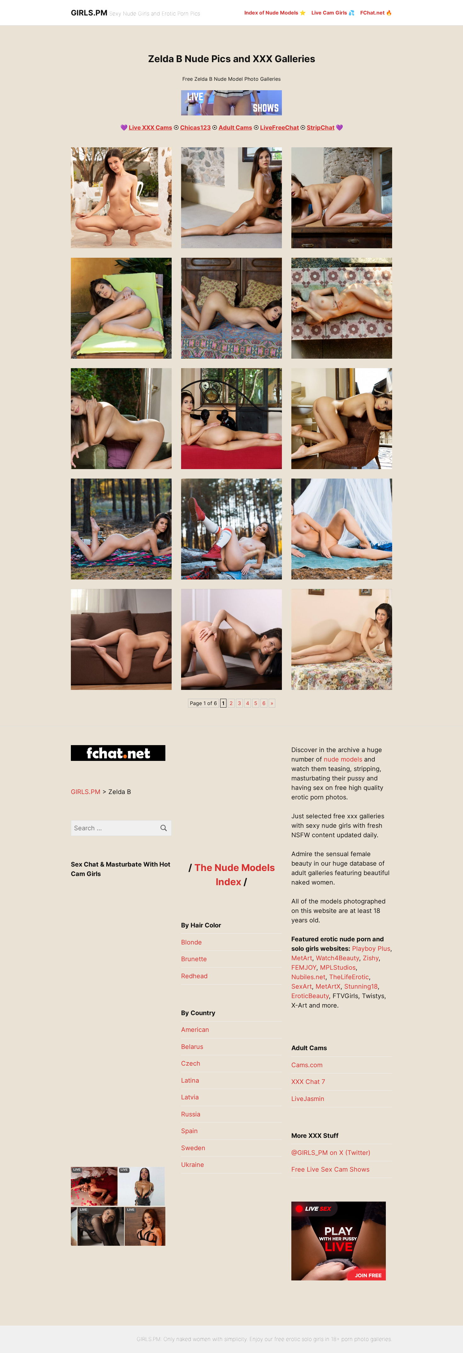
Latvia (190, 1097)
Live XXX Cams (150, 127)
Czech (190, 1063)
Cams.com (307, 1065)
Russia (190, 1114)
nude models (343, 759)
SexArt (301, 986)
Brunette (194, 959)
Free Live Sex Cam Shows (330, 1169)
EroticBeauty (310, 996)
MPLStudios (338, 967)
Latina (190, 1080)
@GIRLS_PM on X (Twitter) (330, 1152)
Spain (189, 1131)
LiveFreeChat (279, 127)
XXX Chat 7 (308, 1081)
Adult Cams (235, 127)
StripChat (320, 127)
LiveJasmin (307, 1099)
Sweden (193, 1148)
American (195, 1029)
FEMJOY (303, 967)
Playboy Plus (371, 948)
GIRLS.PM (89, 12)
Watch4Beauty (337, 958)
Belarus (192, 1046)
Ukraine (192, 1164)
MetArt (301, 958)
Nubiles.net (308, 977)
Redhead (194, 976)
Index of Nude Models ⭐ (275, 12)
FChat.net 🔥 (376, 12)
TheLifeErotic (349, 977)
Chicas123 (195, 127)
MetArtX (328, 986)
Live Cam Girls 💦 (333, 12)
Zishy (371, 958)
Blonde (191, 942)
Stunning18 (361, 986)
